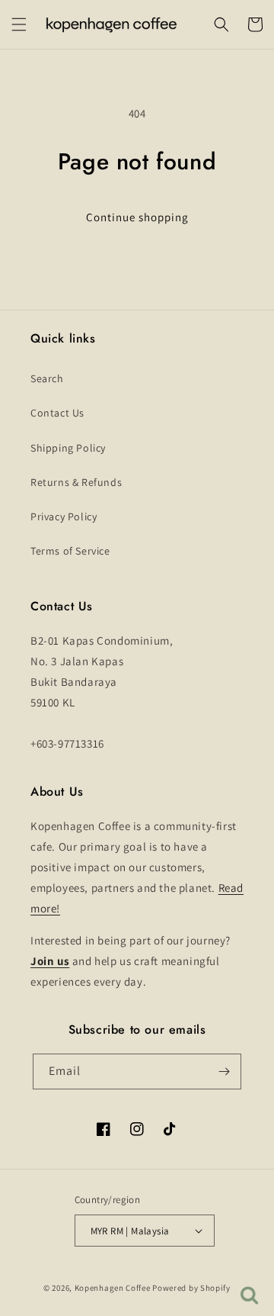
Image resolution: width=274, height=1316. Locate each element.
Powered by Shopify (191, 1287)
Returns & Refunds (76, 482)
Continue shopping (137, 217)
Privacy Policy (63, 516)
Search (47, 378)
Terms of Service (70, 551)
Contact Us (57, 413)
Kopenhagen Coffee (113, 1287)
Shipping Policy (68, 448)
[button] (19, 24)
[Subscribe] (224, 1071)
